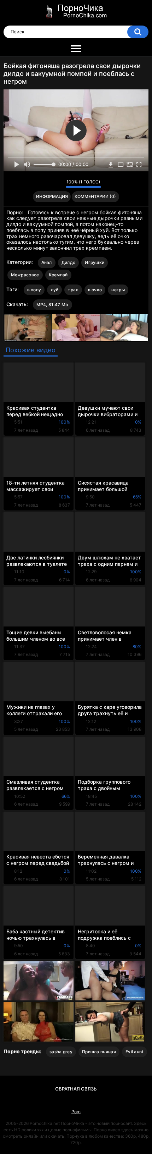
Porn (76, 1111)
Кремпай (58, 274)
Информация (52, 196)
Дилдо (69, 262)
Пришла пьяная (99, 1051)
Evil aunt (134, 1051)
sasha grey (60, 1051)
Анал (46, 262)
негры (118, 289)
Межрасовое (25, 274)
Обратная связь (76, 1089)
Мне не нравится (58, 183)
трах (73, 289)
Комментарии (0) (95, 196)
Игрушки (94, 262)
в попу (34, 289)
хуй (54, 289)
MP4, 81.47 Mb (52, 304)
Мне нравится (49, 183)
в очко (95, 289)
